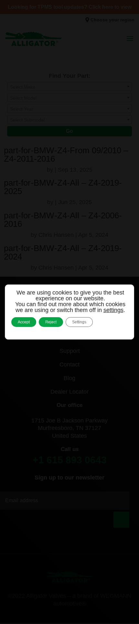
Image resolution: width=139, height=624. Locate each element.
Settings (79, 322)
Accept (24, 322)
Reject (51, 322)
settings (113, 310)
